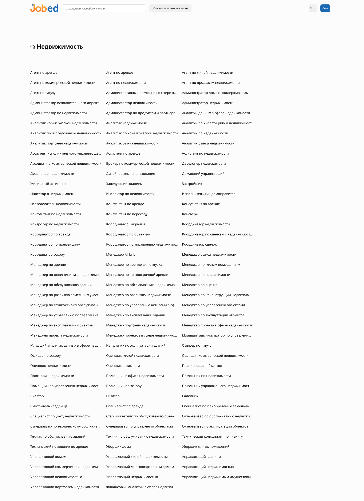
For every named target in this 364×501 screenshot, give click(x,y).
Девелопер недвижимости (204, 163)
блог (325, 8)
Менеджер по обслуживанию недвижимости (143, 284)
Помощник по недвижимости (206, 375)
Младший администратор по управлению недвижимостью (230, 335)
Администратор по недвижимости (58, 113)
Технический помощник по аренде (59, 446)
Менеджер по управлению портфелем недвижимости (74, 315)
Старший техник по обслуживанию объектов (143, 416)
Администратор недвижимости (132, 102)
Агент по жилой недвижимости (207, 72)
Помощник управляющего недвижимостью (218, 385)
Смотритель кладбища (49, 406)
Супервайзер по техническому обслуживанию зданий (74, 426)
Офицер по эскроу (45, 355)
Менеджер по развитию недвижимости (138, 295)
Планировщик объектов (202, 365)
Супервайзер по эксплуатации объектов (215, 426)
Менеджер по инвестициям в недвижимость (67, 274)
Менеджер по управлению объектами (213, 305)
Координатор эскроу (47, 254)
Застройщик (192, 183)
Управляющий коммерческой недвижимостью (69, 466)
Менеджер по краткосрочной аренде (137, 274)
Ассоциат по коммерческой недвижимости (66, 163)
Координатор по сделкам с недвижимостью (218, 234)
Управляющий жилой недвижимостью (138, 456)
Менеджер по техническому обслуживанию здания (72, 305)
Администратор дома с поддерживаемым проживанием (228, 92)
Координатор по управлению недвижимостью (144, 244)
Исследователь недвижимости (55, 204)
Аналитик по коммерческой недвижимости (142, 133)
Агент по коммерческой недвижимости (62, 82)
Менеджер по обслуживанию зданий (61, 284)
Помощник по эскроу (124, 385)
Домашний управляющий (203, 173)
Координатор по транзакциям (55, 244)
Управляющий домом (48, 456)
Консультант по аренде (125, 204)
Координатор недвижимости (206, 224)
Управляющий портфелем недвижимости (64, 487)
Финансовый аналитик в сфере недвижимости (144, 487)
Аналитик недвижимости (126, 123)
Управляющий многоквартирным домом (140, 466)
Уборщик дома (118, 446)
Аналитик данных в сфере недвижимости (216, 113)
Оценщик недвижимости (50, 365)
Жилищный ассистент (48, 183)
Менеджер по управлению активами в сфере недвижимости (156, 305)
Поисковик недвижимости (52, 375)
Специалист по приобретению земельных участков (224, 406)
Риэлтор (37, 396)
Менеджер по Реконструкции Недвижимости (219, 295)
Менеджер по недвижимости (206, 274)
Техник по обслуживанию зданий (57, 436)
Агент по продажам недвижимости (211, 82)
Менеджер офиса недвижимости (209, 254)
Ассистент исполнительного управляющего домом (72, 153)
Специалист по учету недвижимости (60, 416)
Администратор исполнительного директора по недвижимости (82, 102)
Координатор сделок (199, 244)
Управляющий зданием (201, 456)
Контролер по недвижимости (54, 224)
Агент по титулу (42, 92)
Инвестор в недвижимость (52, 193)
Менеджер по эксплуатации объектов (213, 315)
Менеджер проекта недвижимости (59, 335)
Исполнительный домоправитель (209, 193)
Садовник (190, 396)
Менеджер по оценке (200, 284)
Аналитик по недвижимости (205, 133)
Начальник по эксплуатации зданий (136, 345)
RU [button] (311, 8)
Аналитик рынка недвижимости (132, 143)
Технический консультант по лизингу (212, 436)
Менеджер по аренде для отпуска (134, 264)
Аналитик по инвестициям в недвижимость (217, 123)
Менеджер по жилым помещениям (211, 264)
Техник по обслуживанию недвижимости (140, 436)
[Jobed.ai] (44, 8)
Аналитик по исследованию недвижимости (66, 133)
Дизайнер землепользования (130, 173)
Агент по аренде (43, 72)
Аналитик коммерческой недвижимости (63, 123)
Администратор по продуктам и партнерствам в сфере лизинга (158, 113)
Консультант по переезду (126, 214)
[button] (170, 8)
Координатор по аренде (50, 234)
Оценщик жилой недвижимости (132, 355)
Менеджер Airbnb (120, 254)
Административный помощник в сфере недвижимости (151, 92)
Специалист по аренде (124, 406)
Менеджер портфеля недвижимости (136, 325)
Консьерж (190, 214)
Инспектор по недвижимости (130, 193)
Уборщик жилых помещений (205, 446)
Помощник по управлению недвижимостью (66, 385)
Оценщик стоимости (123, 365)
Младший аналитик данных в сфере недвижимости (72, 345)
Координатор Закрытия (125, 224)
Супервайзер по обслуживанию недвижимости (221, 416)
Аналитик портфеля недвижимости (59, 143)
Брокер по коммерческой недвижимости (140, 163)
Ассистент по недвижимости (205, 153)
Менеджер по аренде (48, 264)
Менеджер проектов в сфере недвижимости (142, 335)
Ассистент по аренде (123, 153)
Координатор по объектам (128, 234)
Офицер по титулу (196, 345)
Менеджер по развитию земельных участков (67, 295)
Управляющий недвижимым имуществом (216, 476)
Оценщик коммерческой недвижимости (215, 355)
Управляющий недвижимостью (208, 466)
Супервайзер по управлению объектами (139, 426)
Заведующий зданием (124, 183)
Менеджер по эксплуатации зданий (135, 315)
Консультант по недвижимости (55, 214)
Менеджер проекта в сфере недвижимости (217, 325)
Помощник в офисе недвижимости (135, 375)
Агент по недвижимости (126, 82)
